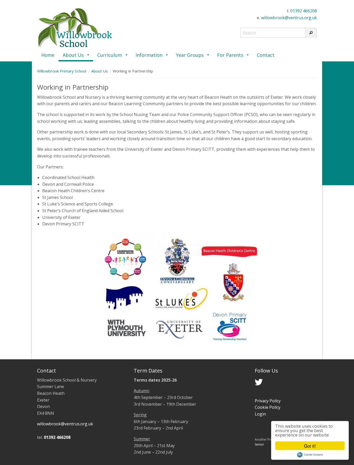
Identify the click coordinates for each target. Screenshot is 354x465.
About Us (71, 56)
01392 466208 (303, 11)
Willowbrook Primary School (61, 71)
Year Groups (188, 56)
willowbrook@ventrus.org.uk (289, 17)
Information (146, 56)
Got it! (310, 445)
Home (47, 55)
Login (260, 414)
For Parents (228, 56)
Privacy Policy (268, 401)
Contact (265, 55)
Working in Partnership (133, 71)
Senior (259, 444)
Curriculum (107, 56)
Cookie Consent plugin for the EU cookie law (310, 454)
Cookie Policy (267, 407)
